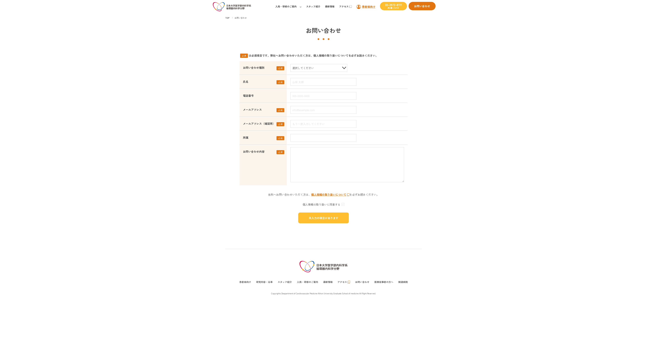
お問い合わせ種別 (254, 68)
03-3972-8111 (393, 6)
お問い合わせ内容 (254, 151)
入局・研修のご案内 (286, 6)
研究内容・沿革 (264, 282)
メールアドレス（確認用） (259, 124)
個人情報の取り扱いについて (328, 194)
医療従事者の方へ (383, 282)
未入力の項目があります (323, 218)
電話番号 (248, 96)
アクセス (344, 6)
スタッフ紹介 (313, 6)
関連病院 (403, 282)
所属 (245, 137)
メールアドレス (252, 110)
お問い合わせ (422, 6)
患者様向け (368, 7)
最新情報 (329, 6)
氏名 (245, 82)
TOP (227, 17)
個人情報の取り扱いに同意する (321, 204)
